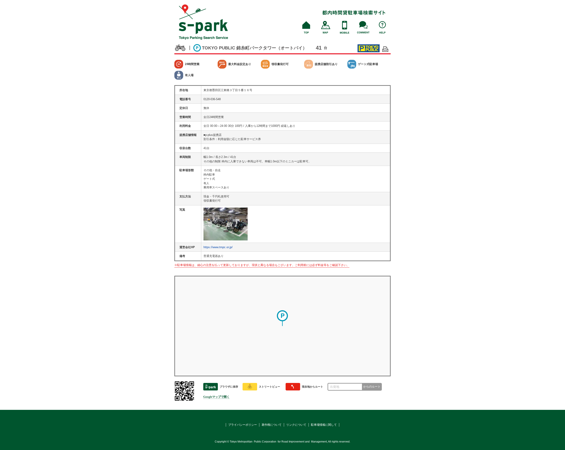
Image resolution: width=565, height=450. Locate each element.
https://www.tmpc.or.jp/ (218, 247)
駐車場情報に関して (324, 424)
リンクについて (296, 424)
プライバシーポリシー (242, 424)
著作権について (272, 424)
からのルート (371, 386)
